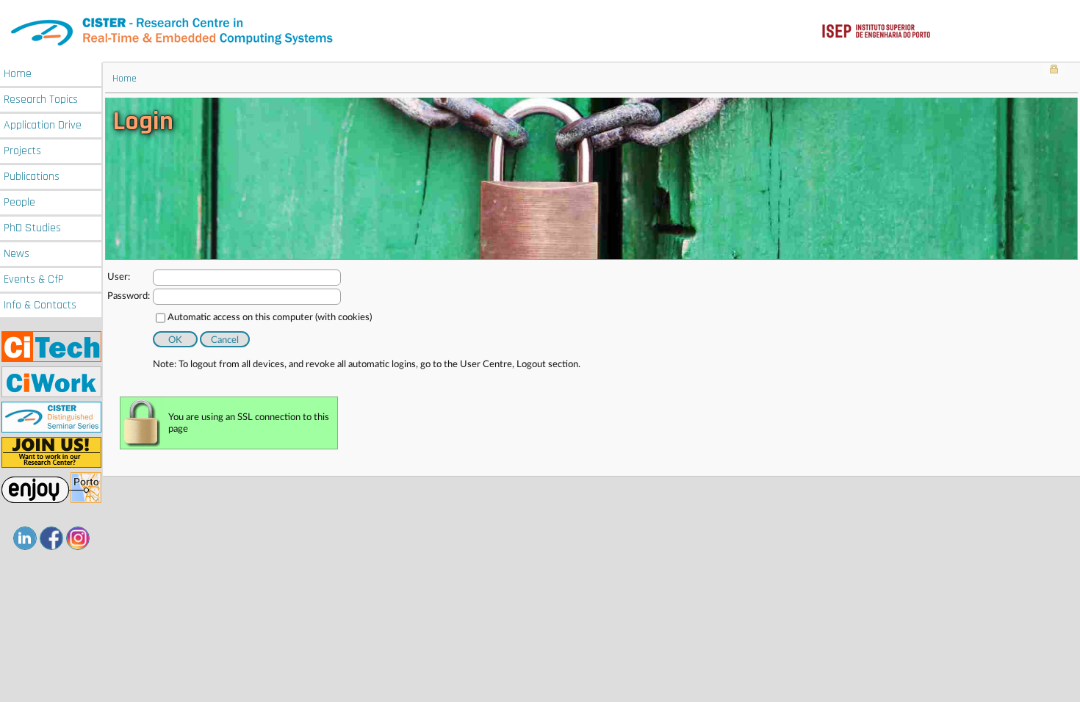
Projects (22, 151)
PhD (32, 228)
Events (34, 279)
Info (40, 305)
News (16, 253)
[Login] (1054, 70)
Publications (32, 176)
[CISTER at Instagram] (78, 538)
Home (18, 74)
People (19, 202)
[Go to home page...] (540, 31)
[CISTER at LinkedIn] (25, 538)
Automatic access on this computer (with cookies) (270, 317)
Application (43, 125)
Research (41, 99)
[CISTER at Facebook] (51, 538)
